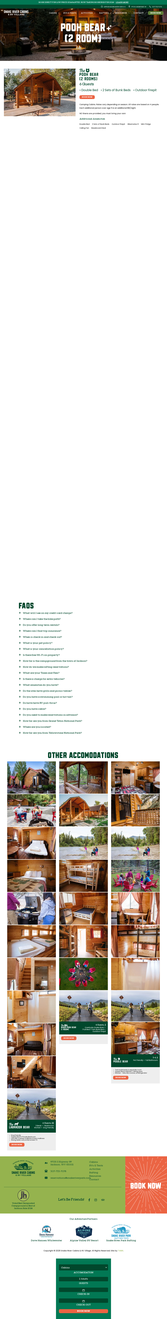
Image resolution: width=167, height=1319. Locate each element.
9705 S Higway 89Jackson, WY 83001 (61, 1163)
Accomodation (84, 1272)
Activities (87, 13)
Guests (83, 1283)
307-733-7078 (58, 1171)
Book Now (155, 13)
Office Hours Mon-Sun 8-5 (114, 7)
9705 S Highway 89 (138, 7)
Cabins (53, 13)
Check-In (83, 1294)
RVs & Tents (69, 13)
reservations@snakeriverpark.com (70, 1177)
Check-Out (83, 1304)
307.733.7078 (157, 7)
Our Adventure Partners (83, 1218)
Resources (121, 13)
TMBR (120, 1251)
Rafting (104, 13)
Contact (138, 13)
